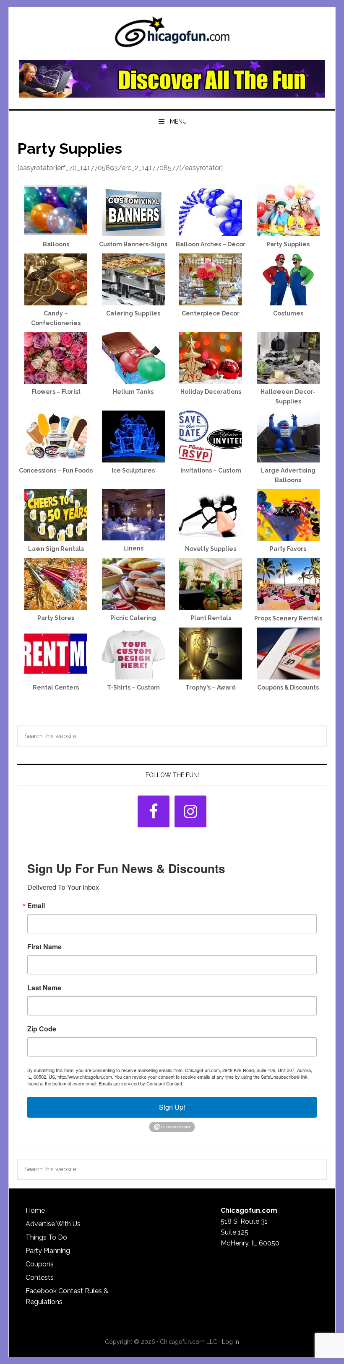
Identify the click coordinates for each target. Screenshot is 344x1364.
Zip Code (41, 1029)
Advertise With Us (53, 1224)
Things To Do (46, 1237)
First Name (44, 946)
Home (35, 1210)
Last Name (44, 987)
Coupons (40, 1264)
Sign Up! (172, 1107)
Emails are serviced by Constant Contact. (141, 1083)
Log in (230, 1341)
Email (36, 905)
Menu (178, 121)
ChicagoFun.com (172, 34)
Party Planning (48, 1251)
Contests (40, 1277)
